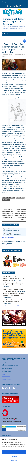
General (13, 197)
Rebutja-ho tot (14, 460)
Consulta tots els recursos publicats (11, 306)
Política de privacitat (6, 376)
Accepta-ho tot (14, 452)
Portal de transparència (6, 379)
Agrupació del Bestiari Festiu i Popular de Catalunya (14, 21)
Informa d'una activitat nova (9, 245)
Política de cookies (5, 377)
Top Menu (6, 2)
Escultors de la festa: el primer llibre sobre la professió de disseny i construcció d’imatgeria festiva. (7, 213)
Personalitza (14, 456)
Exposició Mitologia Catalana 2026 (12, 229)
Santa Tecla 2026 (7, 233)
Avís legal (3, 374)
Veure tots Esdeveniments (8, 237)
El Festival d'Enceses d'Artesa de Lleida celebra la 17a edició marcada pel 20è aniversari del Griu (13, 278)
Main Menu (7, 34)
